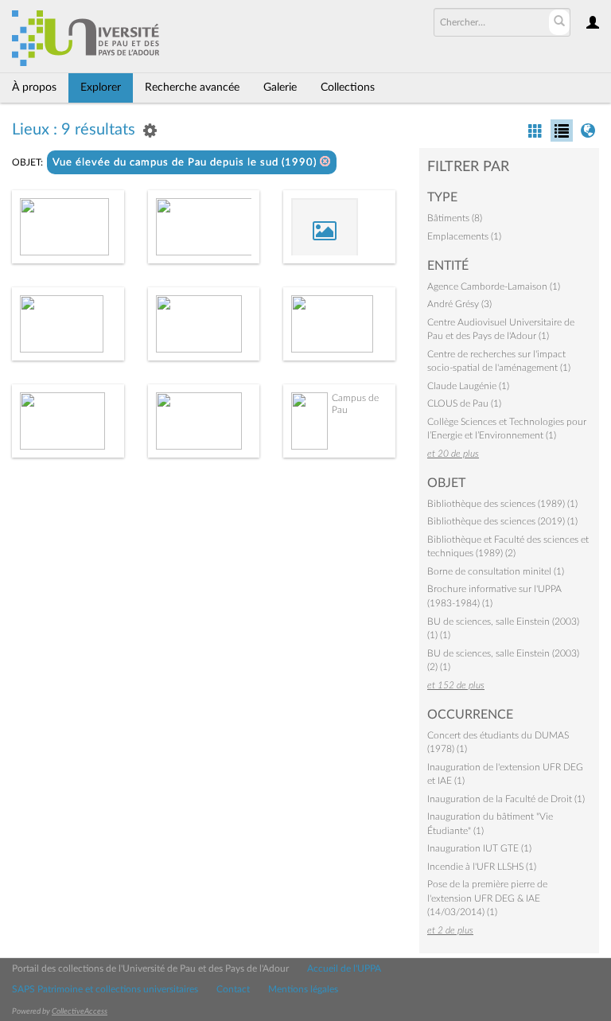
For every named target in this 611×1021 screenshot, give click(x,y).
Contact (233, 989)
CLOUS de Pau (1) (464, 403)
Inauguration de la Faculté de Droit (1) (506, 799)
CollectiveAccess (79, 1011)
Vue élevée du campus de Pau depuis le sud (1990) (186, 163)
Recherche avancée (192, 87)
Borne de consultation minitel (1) (495, 571)
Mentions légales (303, 989)
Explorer (100, 87)
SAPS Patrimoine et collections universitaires (105, 989)
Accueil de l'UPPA (344, 968)
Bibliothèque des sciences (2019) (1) (502, 521)
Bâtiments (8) (454, 218)
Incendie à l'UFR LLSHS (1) (481, 866)
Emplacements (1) (464, 236)
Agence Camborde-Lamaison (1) (493, 286)
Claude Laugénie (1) (468, 386)
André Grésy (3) (459, 304)
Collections (348, 87)
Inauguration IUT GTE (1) (479, 848)
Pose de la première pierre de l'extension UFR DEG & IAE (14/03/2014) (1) (487, 898)
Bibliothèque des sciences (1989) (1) (502, 504)
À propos (34, 87)
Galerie (280, 87)
